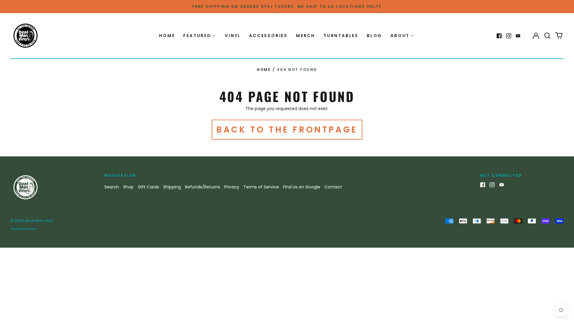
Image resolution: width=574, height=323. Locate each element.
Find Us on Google (301, 187)
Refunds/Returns (202, 187)
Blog (374, 36)
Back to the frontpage (287, 129)
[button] (547, 36)
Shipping (172, 187)
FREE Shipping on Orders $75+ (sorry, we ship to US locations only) (287, 6)
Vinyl (233, 36)
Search (111, 187)
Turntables (340, 36)
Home (167, 36)
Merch (305, 36)
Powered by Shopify (23, 229)
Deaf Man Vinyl (39, 220)
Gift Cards (148, 187)
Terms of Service (261, 187)
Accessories (268, 36)
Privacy (231, 187)
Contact (333, 187)
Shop (128, 187)
